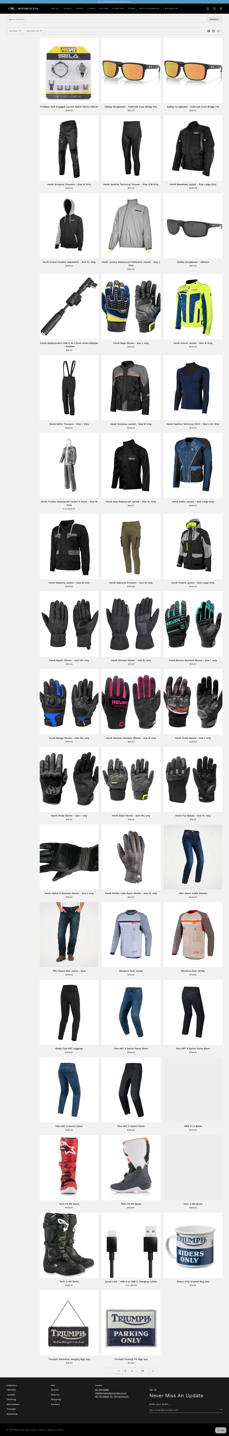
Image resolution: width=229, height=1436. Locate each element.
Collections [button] (12, 1385)
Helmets (11, 1389)
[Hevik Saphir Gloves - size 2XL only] (69, 624)
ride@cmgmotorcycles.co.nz (110, 1393)
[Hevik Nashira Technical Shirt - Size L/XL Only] (193, 387)
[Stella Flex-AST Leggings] (69, 1012)
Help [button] (53, 1385)
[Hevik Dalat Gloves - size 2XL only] (131, 779)
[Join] (220, 1409)
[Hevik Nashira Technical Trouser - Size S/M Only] (131, 148)
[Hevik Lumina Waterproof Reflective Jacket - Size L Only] (131, 225)
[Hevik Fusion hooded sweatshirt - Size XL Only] (69, 225)
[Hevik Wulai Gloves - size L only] (69, 779)
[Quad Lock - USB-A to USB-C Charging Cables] (131, 1245)
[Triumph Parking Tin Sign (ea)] (131, 1322)
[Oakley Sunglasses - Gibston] (193, 225)
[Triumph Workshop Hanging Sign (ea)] (69, 1322)
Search (214, 19)
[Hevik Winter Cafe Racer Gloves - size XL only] (131, 857)
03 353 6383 (102, 1389)
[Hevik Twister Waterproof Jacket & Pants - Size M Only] (69, 465)
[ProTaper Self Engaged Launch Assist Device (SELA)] (69, 70)
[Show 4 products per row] (219, 31)
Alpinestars (13, 1404)
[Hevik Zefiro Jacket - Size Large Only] (193, 465)
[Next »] (153, 1371)
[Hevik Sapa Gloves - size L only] (131, 306)
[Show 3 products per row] (213, 31)
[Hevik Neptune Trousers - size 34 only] (131, 546)
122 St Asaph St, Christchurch (112, 1396)
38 (142, 1371)
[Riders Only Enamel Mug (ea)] (193, 1245)
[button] (68, 9)
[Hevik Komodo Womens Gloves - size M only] (131, 701)
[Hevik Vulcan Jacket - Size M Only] (193, 306)
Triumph (11, 1409)
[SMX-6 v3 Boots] (193, 1090)
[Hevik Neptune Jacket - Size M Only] (69, 546)
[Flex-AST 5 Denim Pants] (69, 1090)
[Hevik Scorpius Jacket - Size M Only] (131, 387)
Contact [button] (98, 1385)
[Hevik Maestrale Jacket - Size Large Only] (193, 148)
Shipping (56, 1399)
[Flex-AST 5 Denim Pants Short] (131, 1012)
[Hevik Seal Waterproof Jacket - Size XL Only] (131, 465)
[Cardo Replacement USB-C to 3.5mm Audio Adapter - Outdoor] (69, 306)
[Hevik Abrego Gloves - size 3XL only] (69, 701)
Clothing (11, 1399)
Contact (55, 1404)
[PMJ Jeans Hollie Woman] (193, 857)
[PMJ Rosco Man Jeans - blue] (69, 934)
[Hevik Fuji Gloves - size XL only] (193, 779)
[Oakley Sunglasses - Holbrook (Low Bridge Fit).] (131, 70)
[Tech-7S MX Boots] (69, 1167)
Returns (55, 1394)
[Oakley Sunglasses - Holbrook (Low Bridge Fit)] (193, 70)
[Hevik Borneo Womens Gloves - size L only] (193, 624)
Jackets (11, 1394)
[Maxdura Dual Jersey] (131, 934)
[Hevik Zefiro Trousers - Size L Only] (69, 387)
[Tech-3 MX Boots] (193, 1167)
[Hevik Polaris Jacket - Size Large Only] (193, 546)
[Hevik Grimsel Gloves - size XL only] (131, 624)
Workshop (12, 1414)
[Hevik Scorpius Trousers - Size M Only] (69, 148)
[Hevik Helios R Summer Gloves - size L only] (69, 857)
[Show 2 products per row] (208, 31)
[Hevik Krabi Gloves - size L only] (193, 701)
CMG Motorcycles (17, 1430)
